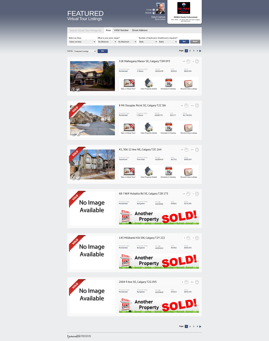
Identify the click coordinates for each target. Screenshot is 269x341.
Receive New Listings (189, 89)
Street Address (140, 30)
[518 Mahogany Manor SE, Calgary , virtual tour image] (92, 92)
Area (108, 30)
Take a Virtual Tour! (128, 89)
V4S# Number (121, 30)
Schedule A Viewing (168, 89)
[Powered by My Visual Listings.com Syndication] (79, 336)
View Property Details (149, 89)
